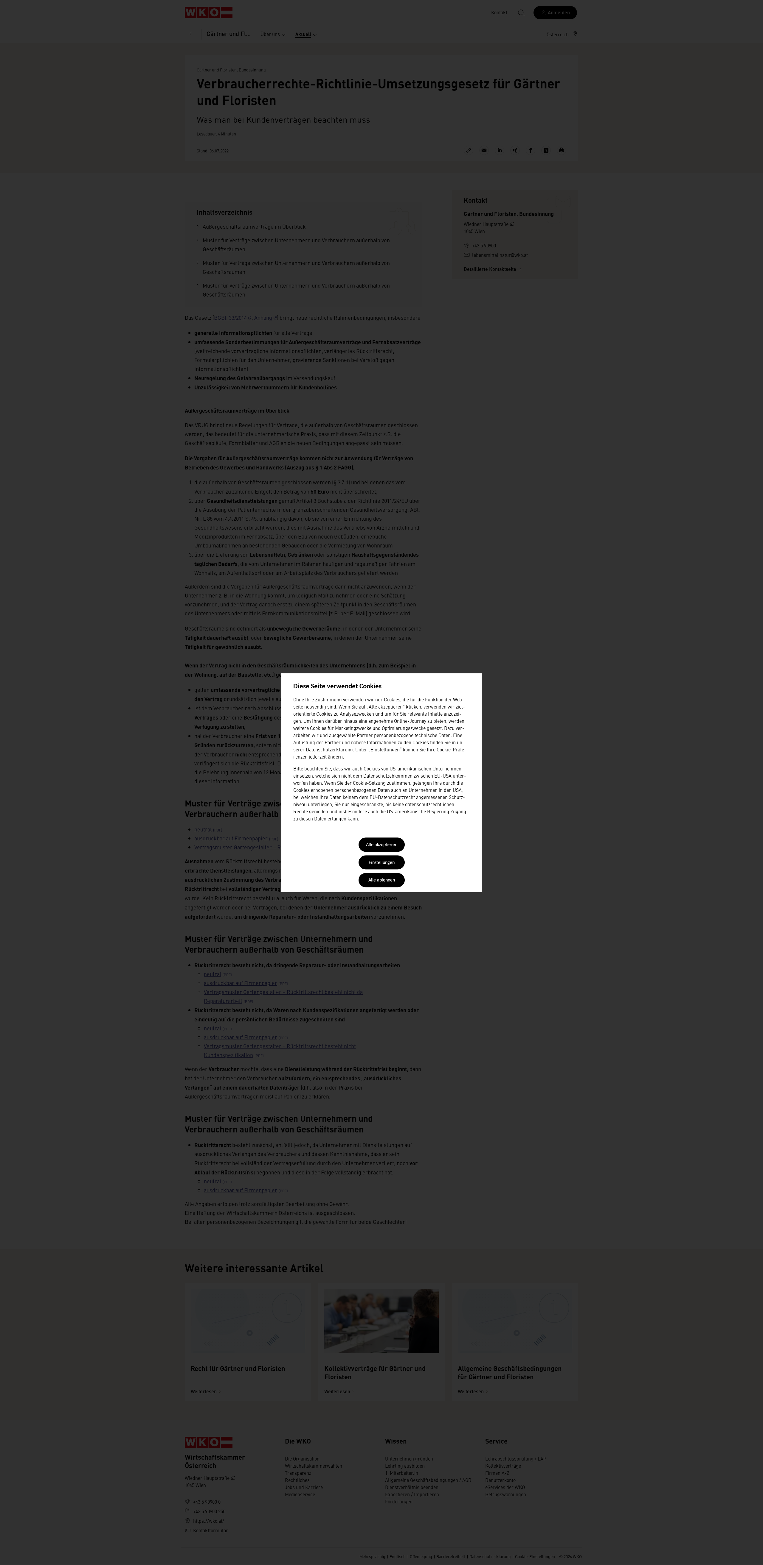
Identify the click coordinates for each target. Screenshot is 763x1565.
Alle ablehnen (381, 880)
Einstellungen (382, 862)
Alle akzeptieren (381, 845)
